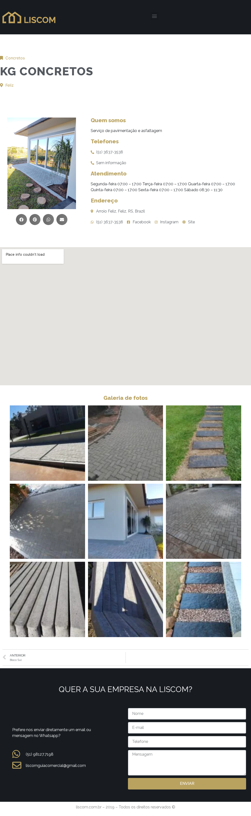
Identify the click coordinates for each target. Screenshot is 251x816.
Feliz (9, 85)
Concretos (15, 57)
